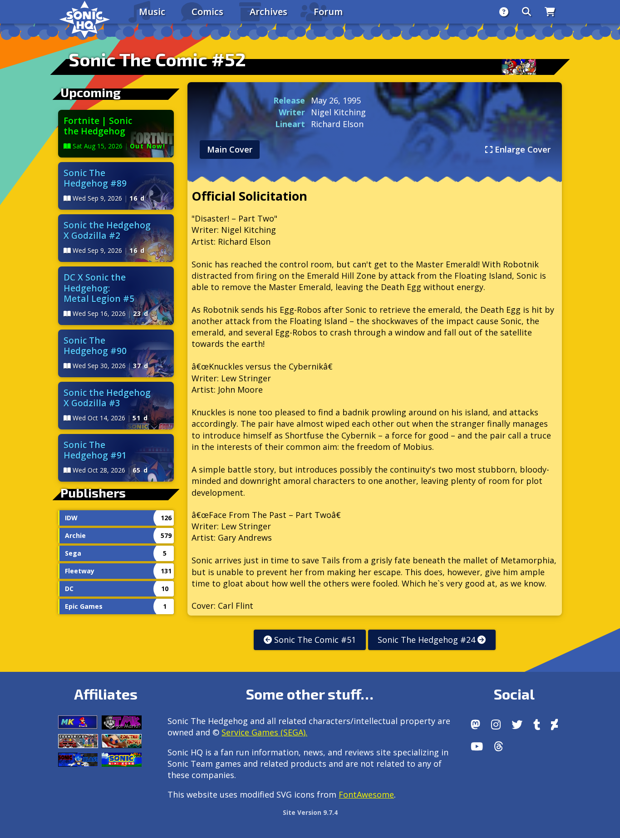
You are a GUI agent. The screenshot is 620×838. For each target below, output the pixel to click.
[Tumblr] (536, 724)
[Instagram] (496, 724)
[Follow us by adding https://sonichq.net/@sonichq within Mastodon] (475, 724)
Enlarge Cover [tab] (521, 149)
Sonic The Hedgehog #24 (427, 639)
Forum (328, 11)
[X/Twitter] (517, 724)
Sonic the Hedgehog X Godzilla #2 (107, 230)
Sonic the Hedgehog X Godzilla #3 (107, 397)
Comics (207, 11)
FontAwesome (366, 794)
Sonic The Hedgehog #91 (95, 450)
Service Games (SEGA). (264, 732)
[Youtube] (477, 746)
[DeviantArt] (554, 724)
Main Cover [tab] (229, 149)
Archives (268, 11)
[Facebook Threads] (498, 746)
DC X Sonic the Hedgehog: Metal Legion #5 (99, 287)
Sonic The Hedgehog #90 (95, 345)
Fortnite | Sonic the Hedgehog (98, 125)
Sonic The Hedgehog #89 (95, 178)
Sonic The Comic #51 (314, 639)
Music (152, 11)
